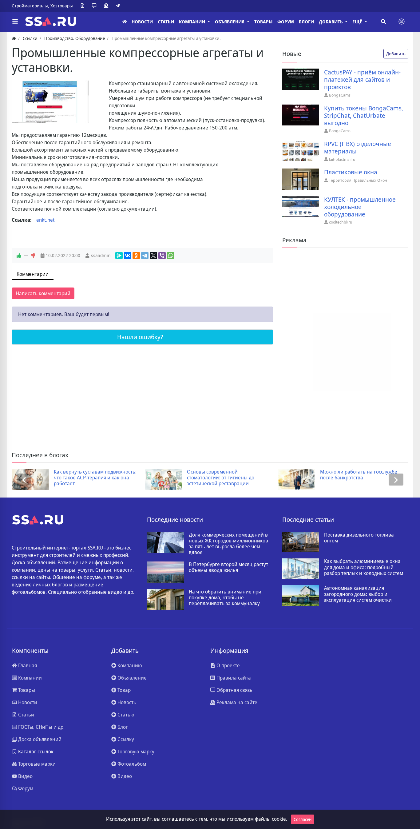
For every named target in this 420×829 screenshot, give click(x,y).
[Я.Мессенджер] (119, 255)
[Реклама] (107, 6)
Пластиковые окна (350, 172)
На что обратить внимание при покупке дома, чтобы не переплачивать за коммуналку (225, 598)
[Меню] (15, 21)
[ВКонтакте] (127, 255)
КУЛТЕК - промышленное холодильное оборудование (360, 207)
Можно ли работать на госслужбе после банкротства (358, 475)
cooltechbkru (340, 222)
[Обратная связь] (95, 6)
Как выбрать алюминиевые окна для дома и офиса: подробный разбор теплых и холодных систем (363, 567)
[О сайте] (83, 6)
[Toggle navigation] (401, 21)
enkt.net (45, 219)
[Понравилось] (19, 255)
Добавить (396, 54)
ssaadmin (100, 255)
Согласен (302, 819)
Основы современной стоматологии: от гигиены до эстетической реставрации (220, 478)
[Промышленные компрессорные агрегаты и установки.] (50, 101)
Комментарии (33, 274)
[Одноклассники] (136, 255)
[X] (153, 255)
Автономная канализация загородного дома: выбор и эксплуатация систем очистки (358, 594)
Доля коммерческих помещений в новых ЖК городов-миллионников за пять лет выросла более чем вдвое (228, 544)
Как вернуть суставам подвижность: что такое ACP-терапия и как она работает (95, 478)
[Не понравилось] (33, 255)
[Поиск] (383, 21)
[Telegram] (119, 6)
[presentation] (24, 479)
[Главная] (124, 22)
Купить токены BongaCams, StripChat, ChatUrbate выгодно (363, 116)
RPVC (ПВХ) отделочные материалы (357, 147)
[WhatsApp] (170, 255)
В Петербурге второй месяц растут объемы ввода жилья (228, 567)
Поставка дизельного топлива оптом (359, 538)
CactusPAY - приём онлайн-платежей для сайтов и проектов (362, 80)
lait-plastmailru (342, 159)
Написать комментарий (43, 293)
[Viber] (162, 255)
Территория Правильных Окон (358, 180)
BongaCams (340, 95)
